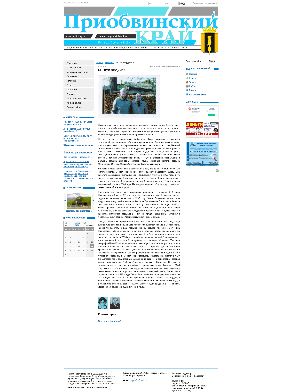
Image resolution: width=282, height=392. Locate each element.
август (77, 223)
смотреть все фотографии (79, 211)
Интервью (71, 94)
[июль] (68, 224)
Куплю (192, 78)
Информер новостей (76, 98)
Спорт (69, 85)
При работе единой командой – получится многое (78, 123)
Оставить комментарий (109, 321)
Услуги (192, 82)
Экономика (71, 76)
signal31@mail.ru (139, 380)
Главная (66, 2)
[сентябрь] (88, 224)
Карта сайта (75, 2)
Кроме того (71, 89)
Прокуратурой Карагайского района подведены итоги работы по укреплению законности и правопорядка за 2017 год (78, 176)
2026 (77, 225)
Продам (193, 74)
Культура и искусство (77, 72)
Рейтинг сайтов (73, 103)
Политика (71, 81)
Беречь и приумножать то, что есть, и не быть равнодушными (78, 138)
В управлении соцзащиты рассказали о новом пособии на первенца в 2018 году (77, 164)
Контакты (84, 2)
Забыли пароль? (211, 3)
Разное (192, 90)
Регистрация (198, 3)
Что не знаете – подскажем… (78, 157)
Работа (192, 86)
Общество (71, 63)
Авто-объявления (197, 94)
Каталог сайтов (74, 107)
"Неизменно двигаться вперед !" (78, 146)
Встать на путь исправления (77, 152)
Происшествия (73, 67)
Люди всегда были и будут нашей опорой (76, 130)
